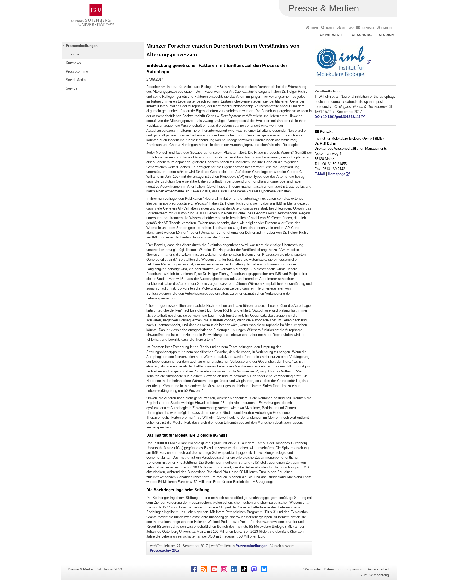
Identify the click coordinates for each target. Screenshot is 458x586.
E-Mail (320, 174)
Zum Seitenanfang (375, 575)
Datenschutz (333, 569)
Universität (331, 35)
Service (71, 88)
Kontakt (368, 27)
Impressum (355, 569)
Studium (386, 35)
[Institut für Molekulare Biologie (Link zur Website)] (343, 62)
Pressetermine (77, 71)
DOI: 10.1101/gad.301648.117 (337, 117)
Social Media (76, 80)
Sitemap (348, 27)
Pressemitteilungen (82, 46)
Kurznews (73, 63)
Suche (330, 27)
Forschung (361, 35)
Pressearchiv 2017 (164, 550)
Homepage (336, 174)
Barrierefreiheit (378, 569)
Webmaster (312, 569)
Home (315, 27)
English (387, 27)
